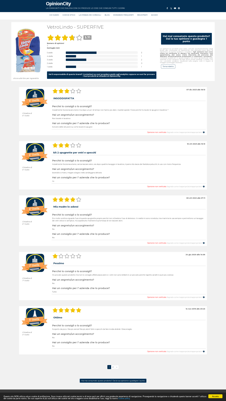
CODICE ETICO (69, 15)
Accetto (215, 396)
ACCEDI (154, 15)
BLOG (107, 15)
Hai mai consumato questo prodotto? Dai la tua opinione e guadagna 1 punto (113, 381)
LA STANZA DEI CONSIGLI (90, 15)
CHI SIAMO (54, 15)
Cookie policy (124, 398)
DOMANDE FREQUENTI (123, 15)
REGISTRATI (142, 15)
